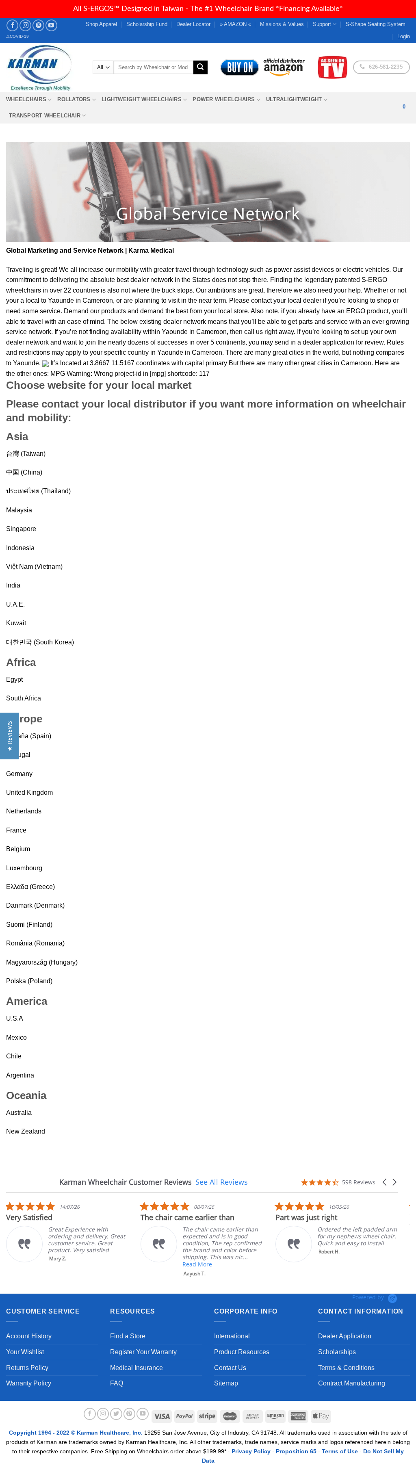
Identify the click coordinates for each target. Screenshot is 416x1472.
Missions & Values (282, 24)
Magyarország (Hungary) (42, 962)
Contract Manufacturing (351, 1383)
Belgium (18, 848)
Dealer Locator (193, 24)
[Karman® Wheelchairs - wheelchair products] (43, 67)
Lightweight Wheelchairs (142, 99)
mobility (127, 269)
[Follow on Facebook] (12, 25)
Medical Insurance (136, 1367)
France (16, 830)
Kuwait (16, 623)
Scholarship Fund (146, 24)
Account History (29, 1336)
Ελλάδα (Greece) (30, 886)
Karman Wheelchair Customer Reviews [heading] (125, 1182)
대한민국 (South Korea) (40, 642)
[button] (385, 1182)
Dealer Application (344, 1336)
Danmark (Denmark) (35, 905)
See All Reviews (221, 1182)
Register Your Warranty (143, 1351)
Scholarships (337, 1351)
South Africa (23, 698)
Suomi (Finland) (29, 924)
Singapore (21, 528)
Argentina (20, 1075)
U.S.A (14, 1018)
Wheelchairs (26, 99)
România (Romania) (35, 943)
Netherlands (23, 811)
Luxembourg (24, 868)
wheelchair (379, 404)
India (13, 585)
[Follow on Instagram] (25, 25)
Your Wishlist (25, 1351)
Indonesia (20, 547)
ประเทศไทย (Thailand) (38, 491)
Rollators (73, 99)
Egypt (14, 679)
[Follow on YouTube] (51, 25)
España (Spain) (28, 736)
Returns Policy (27, 1367)
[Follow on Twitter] (116, 1414)
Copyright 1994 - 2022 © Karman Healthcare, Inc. (76, 1432)
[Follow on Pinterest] (38, 25)
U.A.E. (15, 604)
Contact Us (230, 1367)
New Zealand (25, 1131)
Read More (197, 1264)
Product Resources (241, 1351)
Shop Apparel (101, 24)
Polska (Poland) (29, 981)
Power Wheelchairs (224, 99)
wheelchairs (23, 290)
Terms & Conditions (346, 1367)
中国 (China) (24, 472)
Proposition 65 (296, 1451)
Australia (19, 1112)
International (232, 1336)
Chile (14, 1056)
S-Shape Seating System (375, 24)
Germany (19, 773)
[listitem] (67, 1231)
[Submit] (200, 67)
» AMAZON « (235, 24)
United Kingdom (29, 792)
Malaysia (19, 510)
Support (322, 24)
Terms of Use (340, 1451)
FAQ (116, 1383)
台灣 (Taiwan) (26, 453)
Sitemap (226, 1383)
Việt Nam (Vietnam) (34, 566)
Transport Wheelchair (44, 116)
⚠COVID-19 (17, 36)
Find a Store (127, 1336)
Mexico (16, 1037)
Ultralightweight (294, 99)
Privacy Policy (251, 1451)
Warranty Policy (28, 1383)
